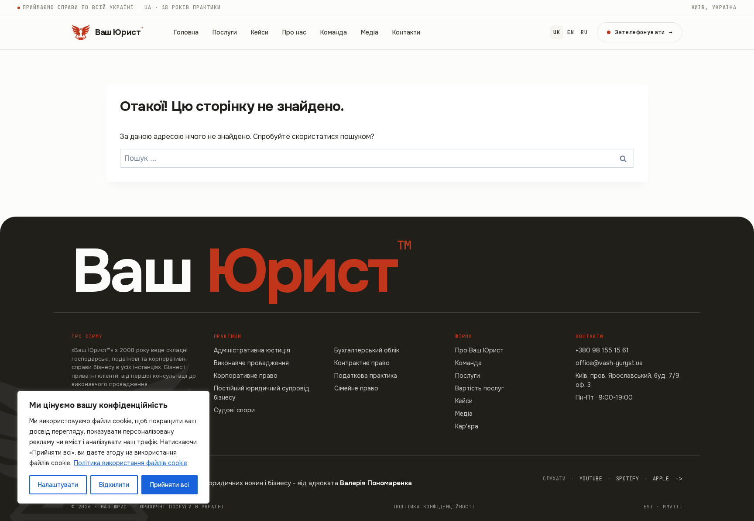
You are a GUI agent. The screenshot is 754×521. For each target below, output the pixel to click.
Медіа (369, 32)
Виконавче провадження (251, 363)
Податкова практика (365, 376)
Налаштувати (58, 485)
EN (570, 32)
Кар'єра (466, 426)
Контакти (406, 32)
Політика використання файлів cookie (130, 463)
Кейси (259, 32)
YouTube (590, 478)
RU (584, 32)
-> (678, 479)
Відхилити (114, 485)
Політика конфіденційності (434, 507)
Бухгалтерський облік (366, 350)
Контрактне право (362, 363)
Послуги (224, 32)
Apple (661, 478)
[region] (113, 447)
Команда (333, 32)
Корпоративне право (246, 376)
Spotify (627, 478)
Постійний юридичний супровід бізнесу (261, 392)
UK (556, 32)
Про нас (294, 32)
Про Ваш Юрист (479, 350)
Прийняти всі (169, 485)
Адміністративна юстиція (252, 350)
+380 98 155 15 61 (602, 350)
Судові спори (234, 410)
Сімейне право (356, 388)
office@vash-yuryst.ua (609, 363)
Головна (186, 32)
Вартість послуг (479, 388)
